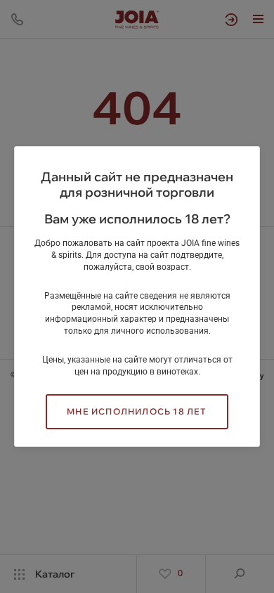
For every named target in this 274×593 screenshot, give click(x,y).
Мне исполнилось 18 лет (137, 411)
